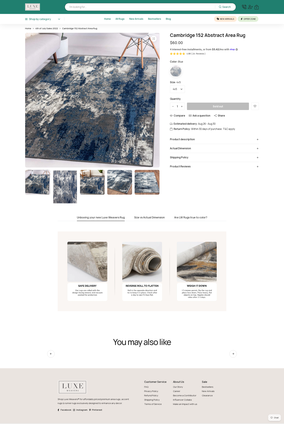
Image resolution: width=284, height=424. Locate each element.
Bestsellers (154, 18)
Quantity (175, 99)
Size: (175, 82)
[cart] (256, 7)
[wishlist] (255, 106)
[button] (233, 354)
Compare (179, 115)
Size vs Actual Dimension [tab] (149, 217)
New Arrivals (136, 18)
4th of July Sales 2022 (46, 28)
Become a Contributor (184, 395)
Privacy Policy (151, 391)
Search (226, 7)
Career (176, 391)
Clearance (207, 395)
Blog (168, 18)
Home (107, 18)
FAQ (146, 386)
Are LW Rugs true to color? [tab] (190, 217)
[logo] (32, 7)
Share (221, 115)
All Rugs (120, 18)
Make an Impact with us (185, 404)
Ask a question (201, 115)
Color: (176, 61)
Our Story (178, 386)
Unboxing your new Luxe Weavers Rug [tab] (101, 217)
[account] (250, 6)
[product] (154, 39)
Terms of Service (153, 404)
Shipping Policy (152, 399)
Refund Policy (151, 395)
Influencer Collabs (182, 399)
